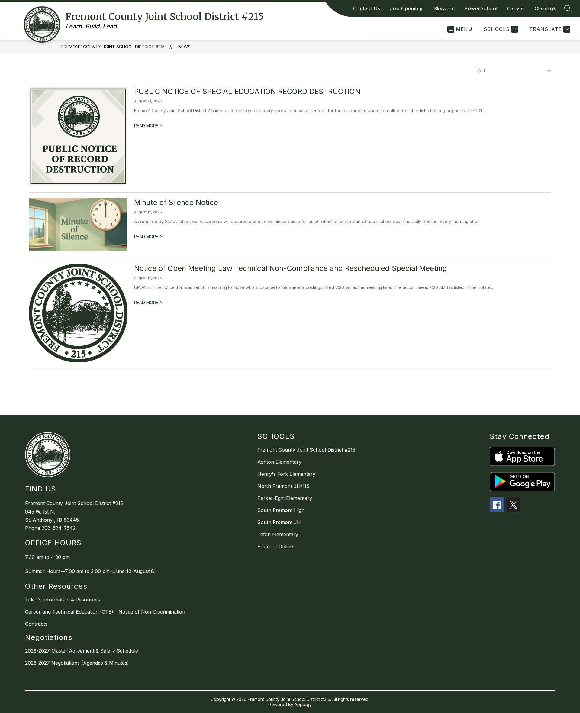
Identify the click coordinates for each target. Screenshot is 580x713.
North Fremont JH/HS (283, 486)
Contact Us (366, 8)
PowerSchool (481, 8)
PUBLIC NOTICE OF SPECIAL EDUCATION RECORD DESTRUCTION (247, 91)
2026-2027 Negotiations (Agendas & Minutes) (77, 663)
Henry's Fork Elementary (286, 474)
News (184, 46)
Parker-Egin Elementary (284, 498)
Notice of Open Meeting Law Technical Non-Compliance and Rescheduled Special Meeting (290, 268)
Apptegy (303, 704)
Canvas (516, 8)
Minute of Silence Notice (176, 202)
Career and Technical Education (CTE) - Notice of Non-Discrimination (105, 612)
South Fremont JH (279, 522)
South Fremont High (280, 510)
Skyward (444, 8)
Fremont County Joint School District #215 (113, 46)
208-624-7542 (59, 528)
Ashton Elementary (279, 462)
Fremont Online (275, 546)
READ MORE (148, 125)
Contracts (36, 624)
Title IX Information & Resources (62, 600)
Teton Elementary (277, 534)
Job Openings (407, 8)
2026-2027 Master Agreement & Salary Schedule (81, 651)
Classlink (545, 8)
